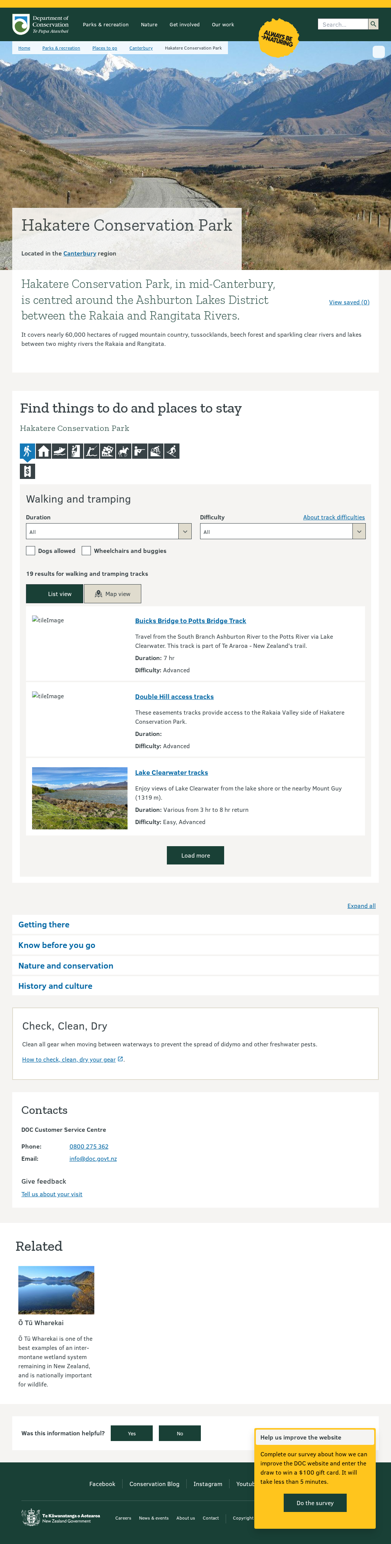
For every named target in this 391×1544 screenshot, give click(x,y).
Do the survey (315, 1503)
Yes (132, 1433)
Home (24, 48)
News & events (154, 1518)
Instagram (208, 1484)
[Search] (373, 24)
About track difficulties (334, 517)
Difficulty (212, 517)
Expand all (361, 905)
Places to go (104, 48)
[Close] (368, 1437)
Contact (211, 1518)
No (180, 1433)
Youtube (247, 1484)
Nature (149, 24)
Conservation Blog (154, 1484)
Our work (223, 24)
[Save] (360, 288)
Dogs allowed (57, 550)
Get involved (185, 24)
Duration (38, 517)
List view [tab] (60, 594)
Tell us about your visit (51, 1194)
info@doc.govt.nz (93, 1158)
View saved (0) (349, 302)
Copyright (243, 1518)
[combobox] (109, 531)
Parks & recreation (106, 24)
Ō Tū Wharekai (41, 1322)
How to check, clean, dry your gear (69, 1059)
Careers (123, 1518)
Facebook (102, 1484)
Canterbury (141, 48)
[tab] (27, 453)
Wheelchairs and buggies (130, 550)
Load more (195, 855)
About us (185, 1518)
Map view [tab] (118, 594)
